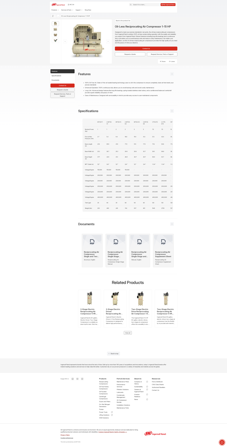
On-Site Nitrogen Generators (104, 405)
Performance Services (121, 386)
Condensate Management (121, 396)
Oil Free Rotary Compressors (104, 388)
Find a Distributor (157, 382)
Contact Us (155, 390)
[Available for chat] (222, 442)
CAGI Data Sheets (158, 384)
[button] (127, 74)
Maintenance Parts (123, 408)
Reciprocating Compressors (103, 383)
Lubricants (120, 392)
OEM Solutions (104, 418)
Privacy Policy (65, 435)
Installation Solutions (123, 405)
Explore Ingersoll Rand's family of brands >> (113, 432)
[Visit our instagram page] (82, 379)
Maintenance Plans (123, 382)
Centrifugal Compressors (103, 398)
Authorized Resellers (158, 387)
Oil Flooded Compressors (103, 393)
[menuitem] (55, 10)
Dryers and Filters (104, 401)
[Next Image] (108, 41)
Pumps (101, 409)
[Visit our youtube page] (77, 379)
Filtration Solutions (123, 389)
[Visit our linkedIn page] (72, 379)
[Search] (130, 4)
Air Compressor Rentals (122, 401)
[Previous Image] (65, 41)
